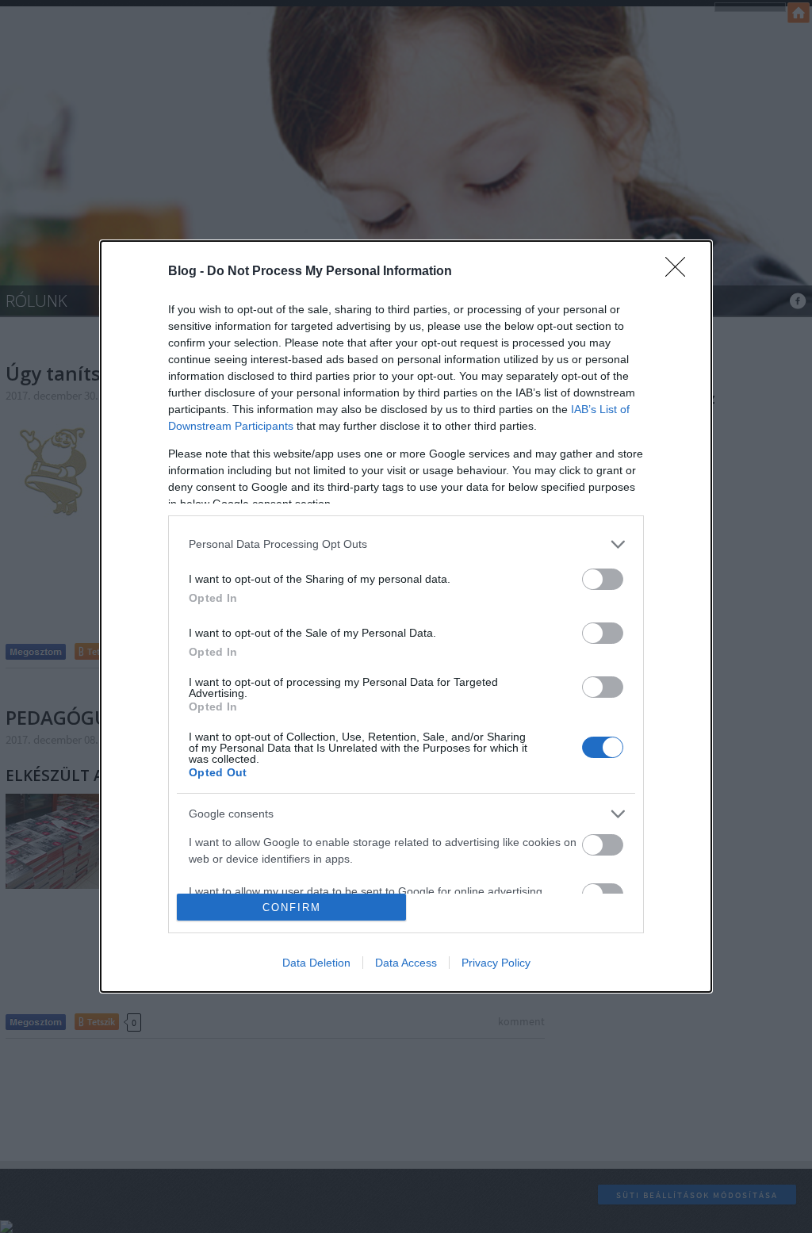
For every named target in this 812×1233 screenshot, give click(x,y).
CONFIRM (291, 907)
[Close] (680, 272)
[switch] (602, 579)
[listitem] (406, 544)
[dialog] (406, 617)
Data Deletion (316, 962)
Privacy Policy (496, 962)
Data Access (406, 962)
